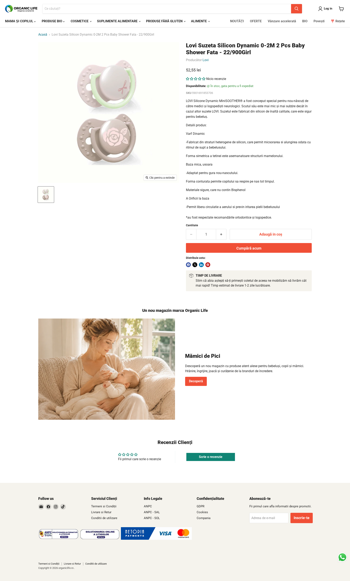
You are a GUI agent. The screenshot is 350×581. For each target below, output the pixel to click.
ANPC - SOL (152, 518)
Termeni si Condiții (103, 506)
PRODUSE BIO (52, 21)
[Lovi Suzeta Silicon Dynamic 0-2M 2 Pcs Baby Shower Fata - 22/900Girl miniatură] (46, 195)
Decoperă (196, 381)
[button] (195, 79)
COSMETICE (80, 21)
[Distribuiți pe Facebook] (188, 264)
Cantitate (192, 225)
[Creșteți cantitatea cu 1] (221, 234)
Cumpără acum (248, 248)
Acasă (42, 34)
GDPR (200, 506)
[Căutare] (296, 8)
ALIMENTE (199, 21)
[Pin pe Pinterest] (207, 264)
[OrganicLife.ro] (156, 539)
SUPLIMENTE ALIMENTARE (117, 21)
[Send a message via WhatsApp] (342, 557)
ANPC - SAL (152, 512)
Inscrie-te (301, 518)
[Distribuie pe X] (194, 264)
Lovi (206, 60)
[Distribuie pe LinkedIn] (201, 264)
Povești (319, 21)
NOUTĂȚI (237, 21)
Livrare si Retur (101, 512)
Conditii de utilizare (104, 518)
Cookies (202, 512)
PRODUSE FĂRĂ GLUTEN (164, 21)
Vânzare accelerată (282, 21)
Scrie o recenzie (210, 457)
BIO (304, 21)
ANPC (148, 506)
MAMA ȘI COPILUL (19, 21)
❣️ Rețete (338, 21)
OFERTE (256, 21)
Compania (203, 518)
